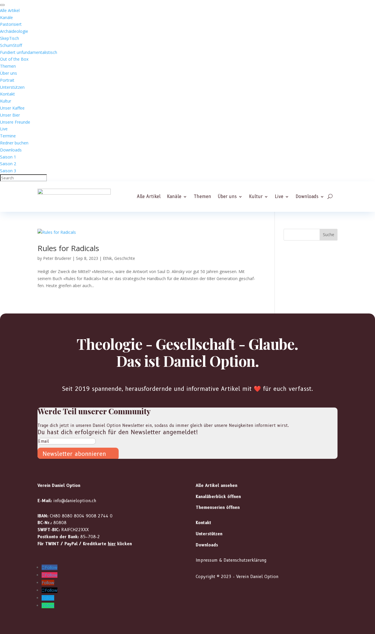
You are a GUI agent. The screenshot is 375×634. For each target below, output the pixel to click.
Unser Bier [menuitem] (10, 115)
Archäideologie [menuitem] (14, 31)
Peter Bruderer (57, 258)
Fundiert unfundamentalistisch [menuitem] (28, 52)
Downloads (307, 197)
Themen (202, 197)
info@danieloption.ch (74, 500)
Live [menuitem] (4, 129)
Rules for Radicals (68, 248)
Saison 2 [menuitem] (8, 163)
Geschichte (124, 258)
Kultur (255, 197)
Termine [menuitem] (8, 136)
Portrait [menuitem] (7, 80)
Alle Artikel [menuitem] (10, 10)
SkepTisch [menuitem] (9, 38)
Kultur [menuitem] (5, 101)
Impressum (207, 560)
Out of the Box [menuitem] (14, 59)
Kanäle (174, 197)
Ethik (107, 258)
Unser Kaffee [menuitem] (12, 108)
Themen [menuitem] (8, 66)
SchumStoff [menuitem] (11, 45)
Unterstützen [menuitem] (12, 87)
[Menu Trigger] (2, 5)
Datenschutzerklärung (245, 560)
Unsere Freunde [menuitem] (15, 122)
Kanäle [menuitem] (6, 17)
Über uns (227, 197)
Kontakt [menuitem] (7, 94)
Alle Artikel (149, 197)
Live (279, 197)
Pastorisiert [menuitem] (11, 24)
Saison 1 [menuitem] (8, 157)
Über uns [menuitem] (8, 73)
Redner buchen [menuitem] (14, 143)
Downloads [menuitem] (11, 150)
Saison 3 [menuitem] (8, 170)
